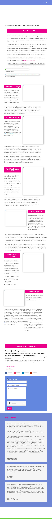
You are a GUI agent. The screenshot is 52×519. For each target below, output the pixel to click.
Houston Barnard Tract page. (29, 60)
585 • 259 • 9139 (9, 370)
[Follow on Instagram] (15, 373)
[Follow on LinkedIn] (23, 373)
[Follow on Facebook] (6, 373)
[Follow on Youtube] (31, 373)
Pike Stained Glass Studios (10, 133)
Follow (9, 372)
